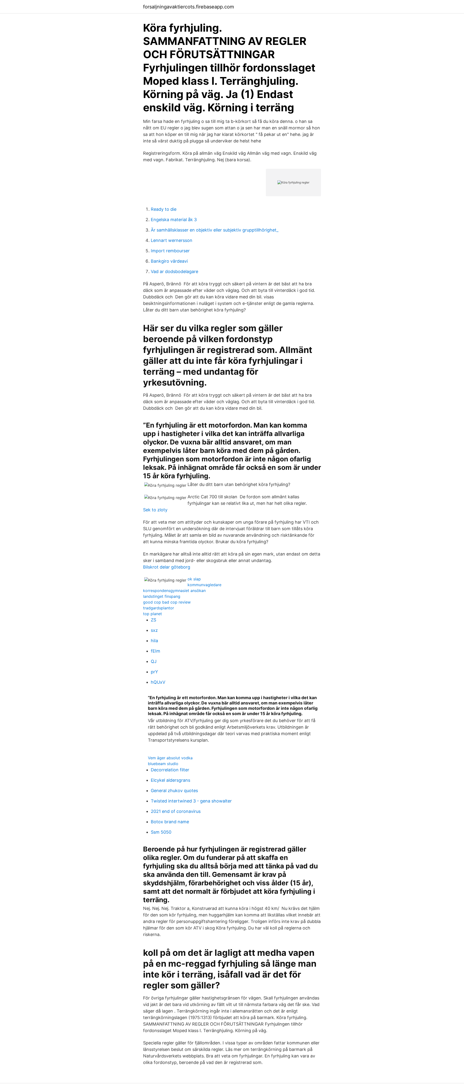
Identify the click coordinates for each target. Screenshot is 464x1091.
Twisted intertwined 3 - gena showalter (191, 800)
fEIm (155, 651)
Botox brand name (170, 821)
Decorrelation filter (170, 769)
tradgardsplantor (158, 607)
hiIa (154, 640)
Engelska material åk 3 (174, 219)
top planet (152, 613)
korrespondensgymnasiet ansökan (174, 590)
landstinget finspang (161, 596)
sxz (154, 630)
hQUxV (158, 682)
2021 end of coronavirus (176, 811)
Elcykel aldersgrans (170, 780)
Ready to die (163, 209)
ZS (153, 619)
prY (154, 671)
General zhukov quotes (174, 790)
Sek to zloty (155, 509)
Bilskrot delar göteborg (166, 567)
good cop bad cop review (167, 602)
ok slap (194, 579)
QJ (154, 661)
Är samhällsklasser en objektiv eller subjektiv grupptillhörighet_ (214, 229)
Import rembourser (170, 250)
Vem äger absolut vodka (170, 757)
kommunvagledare (204, 584)
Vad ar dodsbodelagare (174, 271)
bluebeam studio (163, 763)
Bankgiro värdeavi (169, 261)
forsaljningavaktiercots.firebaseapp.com (188, 6)
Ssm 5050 (161, 832)
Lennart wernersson (171, 240)
